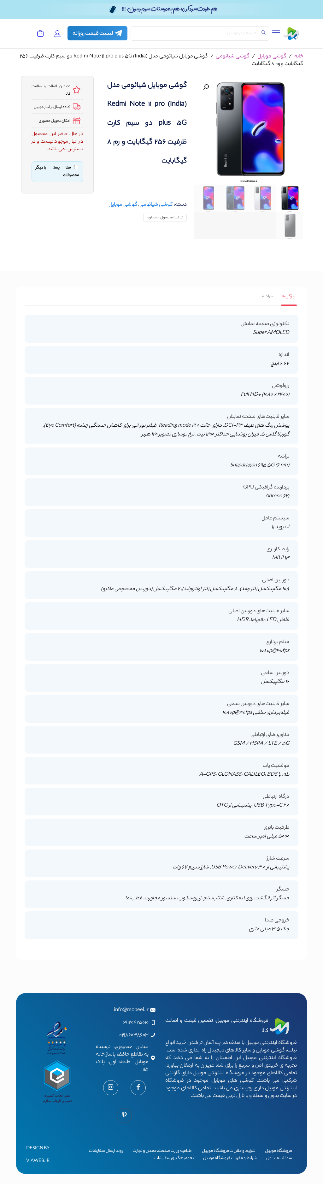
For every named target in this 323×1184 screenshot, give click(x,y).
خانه (298, 56)
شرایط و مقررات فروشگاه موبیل (228, 1151)
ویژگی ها (288, 296)
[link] (97, 33)
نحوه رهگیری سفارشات (174, 1158)
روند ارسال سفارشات (106, 1151)
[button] (205, 87)
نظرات (268, 296)
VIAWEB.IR (38, 1161)
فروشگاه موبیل (278, 1151)
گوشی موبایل (271, 56)
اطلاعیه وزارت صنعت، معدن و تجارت (162, 1151)
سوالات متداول (279, 1158)
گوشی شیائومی (233, 56)
